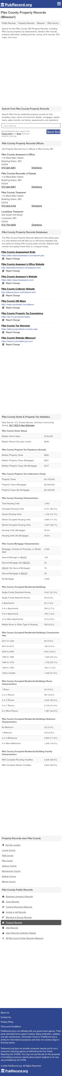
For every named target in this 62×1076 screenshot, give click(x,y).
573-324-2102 (8, 205)
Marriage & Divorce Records (18, 917)
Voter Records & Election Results (20, 932)
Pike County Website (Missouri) (18, 337)
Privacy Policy (7, 133)
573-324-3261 (8, 167)
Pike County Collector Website (18, 288)
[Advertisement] (31, 71)
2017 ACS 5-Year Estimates (21, 425)
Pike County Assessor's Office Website (22, 264)
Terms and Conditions (11, 1026)
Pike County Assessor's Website (19, 276)
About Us (5, 1012)
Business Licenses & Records (19, 896)
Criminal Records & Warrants (18, 906)
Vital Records (11, 927)
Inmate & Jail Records (15, 912)
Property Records (13, 922)
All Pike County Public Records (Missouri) (24, 938)
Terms (18, 133)
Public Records (9, 23)
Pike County (7, 860)
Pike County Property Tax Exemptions (22, 313)
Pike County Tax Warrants (15, 325)
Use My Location (13, 845)
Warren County (9, 881)
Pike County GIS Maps (13, 301)
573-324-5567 (8, 186)
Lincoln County (8, 850)
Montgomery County (11, 871)
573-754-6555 (8, 224)
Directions (37, 167)
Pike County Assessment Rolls (18, 252)
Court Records (12, 901)
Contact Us (6, 1017)
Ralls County (7, 855)
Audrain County (9, 876)
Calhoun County (9, 865)
